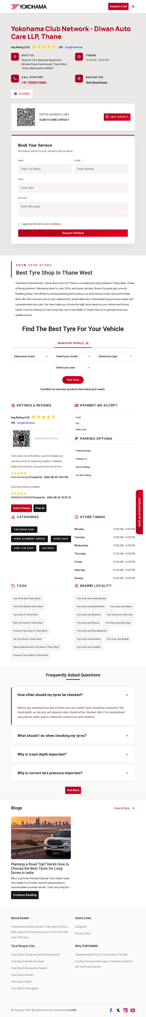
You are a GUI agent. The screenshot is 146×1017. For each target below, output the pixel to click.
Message (22, 198)
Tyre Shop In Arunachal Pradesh (29, 968)
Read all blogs (122, 808)
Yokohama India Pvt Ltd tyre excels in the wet (101, 954)
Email (21, 179)
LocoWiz (72, 1010)
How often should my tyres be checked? (73, 695)
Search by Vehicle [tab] (73, 343)
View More (73, 790)
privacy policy (82, 933)
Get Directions (96, 82)
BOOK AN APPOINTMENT (139, 512)
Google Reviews (74, 47)
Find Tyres (73, 379)
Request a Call (118, 6)
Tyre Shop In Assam (22, 974)
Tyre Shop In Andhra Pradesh (27, 961)
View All (40, 508)
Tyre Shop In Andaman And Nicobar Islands (35, 954)
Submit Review (21, 508)
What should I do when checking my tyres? (73, 735)
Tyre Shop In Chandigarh (25, 988)
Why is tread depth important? (73, 754)
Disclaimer (81, 926)
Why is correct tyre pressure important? (73, 773)
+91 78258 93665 (34, 82)
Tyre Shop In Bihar (21, 981)
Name (21, 161)
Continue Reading (25, 895)
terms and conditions (49, 224)
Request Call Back (73, 233)
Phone (77, 161)
